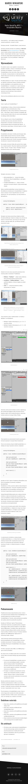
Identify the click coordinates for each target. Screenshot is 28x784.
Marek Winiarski (14, 3)
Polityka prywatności (16, 767)
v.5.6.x (19, 739)
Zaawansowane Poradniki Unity (8, 739)
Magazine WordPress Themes (11, 780)
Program (16, 739)
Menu (14, 14)
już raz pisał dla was (14, 50)
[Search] (26, 14)
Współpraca (9, 767)
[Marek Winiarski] (1, 14)
